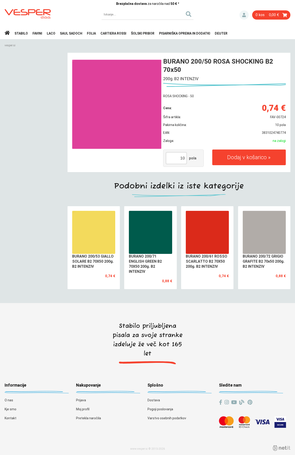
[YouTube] (234, 402)
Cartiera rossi (113, 33)
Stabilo (21, 33)
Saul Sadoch (71, 33)
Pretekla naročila (88, 418)
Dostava (154, 400)
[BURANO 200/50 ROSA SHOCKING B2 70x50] (116, 104)
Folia (91, 33)
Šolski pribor (142, 33)
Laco (51, 33)
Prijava (244, 15)
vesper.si (10, 45)
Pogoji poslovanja (160, 409)
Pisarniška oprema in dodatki (184, 33)
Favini (37, 33)
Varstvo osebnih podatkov (167, 418)
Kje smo (10, 409)
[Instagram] (226, 402)
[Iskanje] (188, 14)
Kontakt (10, 418)
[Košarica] (271, 15)
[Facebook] (220, 402)
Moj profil (82, 409)
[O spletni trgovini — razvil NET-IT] (281, 448)
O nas (9, 400)
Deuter (221, 33)
